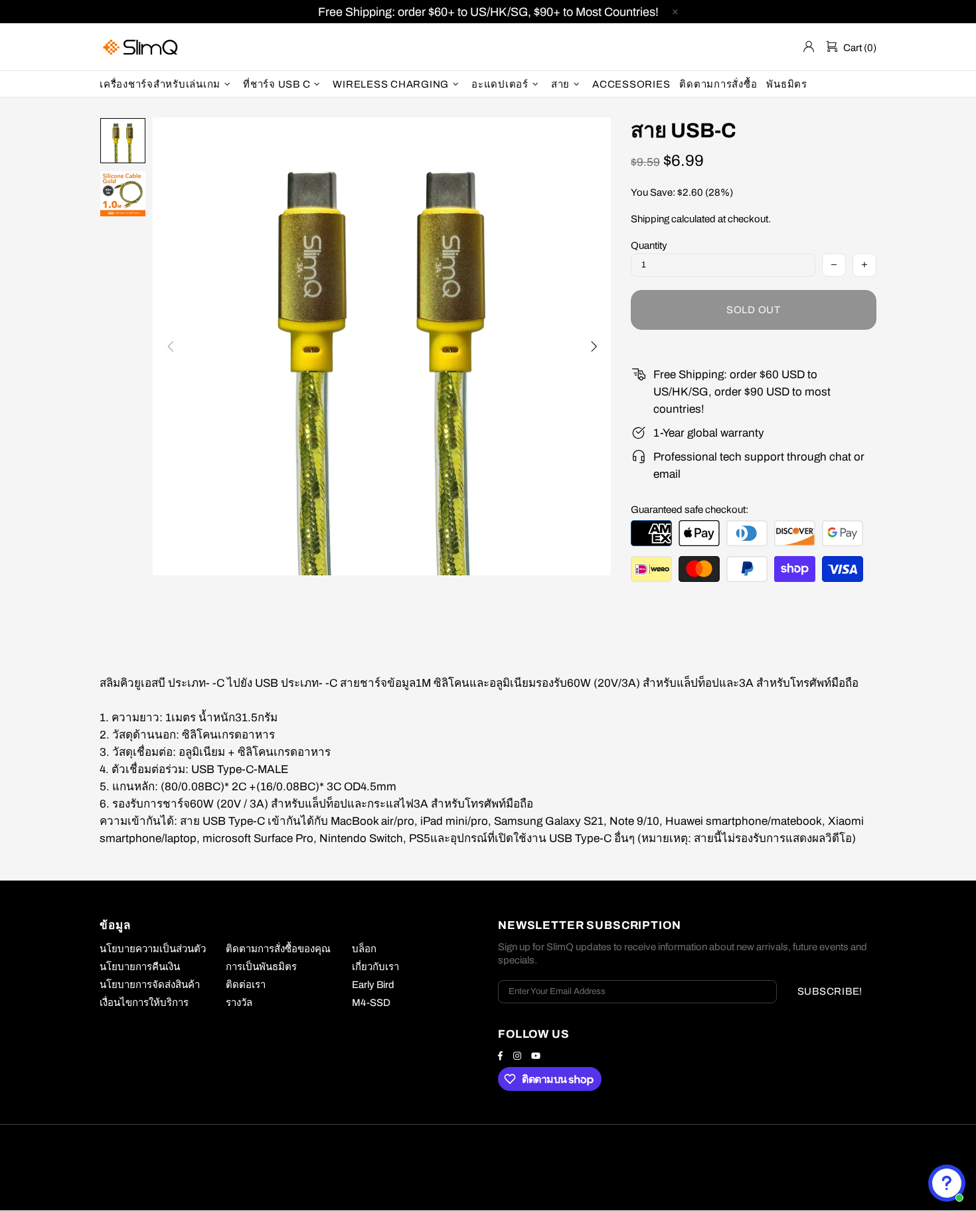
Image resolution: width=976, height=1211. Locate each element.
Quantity (649, 245)
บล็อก (364, 949)
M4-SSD (371, 1002)
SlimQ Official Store (142, 47)
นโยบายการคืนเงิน (140, 967)
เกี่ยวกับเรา (375, 967)
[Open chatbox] (946, 1183)
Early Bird (373, 984)
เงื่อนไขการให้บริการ (144, 1002)
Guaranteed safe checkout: (689, 509)
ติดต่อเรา (246, 984)
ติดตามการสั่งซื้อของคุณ (278, 949)
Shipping (650, 219)
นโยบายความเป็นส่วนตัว (153, 949)
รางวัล (239, 1002)
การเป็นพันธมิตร (261, 967)
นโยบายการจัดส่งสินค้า (150, 984)
